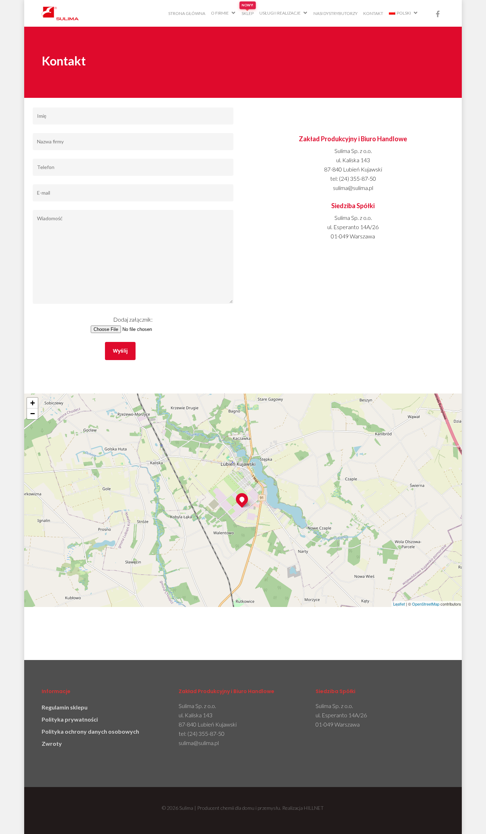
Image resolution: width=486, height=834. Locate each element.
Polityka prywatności (70, 719)
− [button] (32, 413)
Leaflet (399, 604)
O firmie (220, 13)
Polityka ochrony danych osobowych (90, 731)
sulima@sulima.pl (199, 742)
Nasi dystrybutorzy (335, 13)
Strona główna (186, 13)
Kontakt (373, 13)
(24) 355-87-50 (205, 733)
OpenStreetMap (425, 604)
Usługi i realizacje (280, 13)
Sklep (248, 13)
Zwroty (52, 743)
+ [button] (32, 402)
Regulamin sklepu (65, 707)
